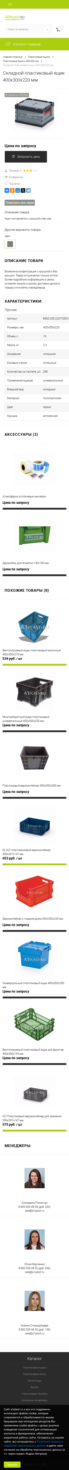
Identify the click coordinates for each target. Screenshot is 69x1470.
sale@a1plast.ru (34, 1210)
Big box (35, 1387)
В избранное (16, 177)
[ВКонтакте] (7, 190)
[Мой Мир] (17, 190)
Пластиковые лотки (34, 1374)
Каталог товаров (27, 44)
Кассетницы (35, 1380)
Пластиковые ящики (34, 1367)
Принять (12, 1464)
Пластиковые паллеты (35, 1393)
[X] (23, 190)
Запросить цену (28, 157)
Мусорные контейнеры (34, 1400)
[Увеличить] (34, 114)
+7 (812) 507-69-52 (52, 13)
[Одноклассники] (12, 190)
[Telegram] (28, 190)
